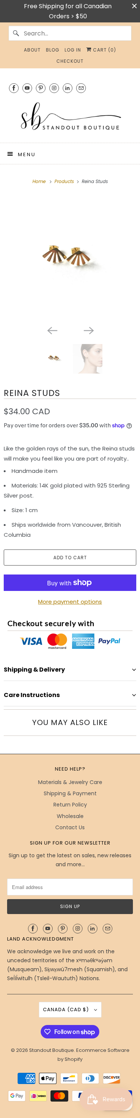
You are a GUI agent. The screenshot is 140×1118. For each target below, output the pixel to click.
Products (65, 181)
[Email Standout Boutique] (81, 88)
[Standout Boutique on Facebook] (14, 88)
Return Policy (70, 804)
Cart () (103, 50)
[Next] (88, 330)
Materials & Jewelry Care (70, 782)
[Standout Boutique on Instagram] (54, 88)
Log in (73, 50)
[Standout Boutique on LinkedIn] (67, 88)
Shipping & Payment (70, 793)
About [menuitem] (32, 50)
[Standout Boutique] (70, 116)
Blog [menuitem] (52, 50)
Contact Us (70, 827)
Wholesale (70, 816)
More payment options (70, 602)
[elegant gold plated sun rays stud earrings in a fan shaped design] (70, 258)
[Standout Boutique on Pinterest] (41, 88)
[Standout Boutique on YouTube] (27, 88)
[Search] (16, 33)
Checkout (70, 61)
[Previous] (52, 330)
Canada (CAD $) (66, 1009)
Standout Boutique (51, 1050)
